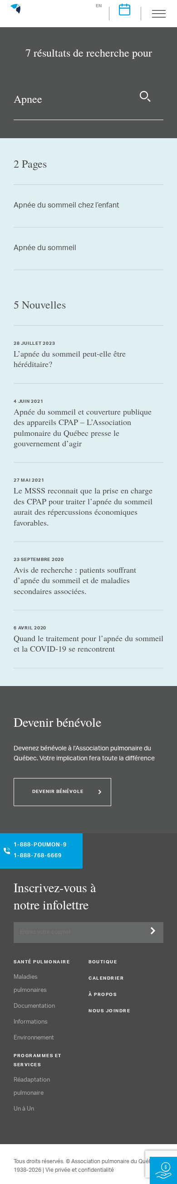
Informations (31, 1022)
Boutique (102, 962)
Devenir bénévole (58, 792)
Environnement (34, 1037)
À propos (102, 995)
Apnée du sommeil (45, 248)
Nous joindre (109, 1011)
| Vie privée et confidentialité (78, 1170)
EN (99, 6)
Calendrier (106, 978)
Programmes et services (38, 1061)
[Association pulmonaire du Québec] (15, 13)
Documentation (34, 1006)
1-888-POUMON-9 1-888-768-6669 (40, 851)
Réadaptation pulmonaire (32, 1086)
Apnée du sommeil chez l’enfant (66, 205)
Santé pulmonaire (42, 962)
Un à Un (24, 1109)
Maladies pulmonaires (30, 984)
